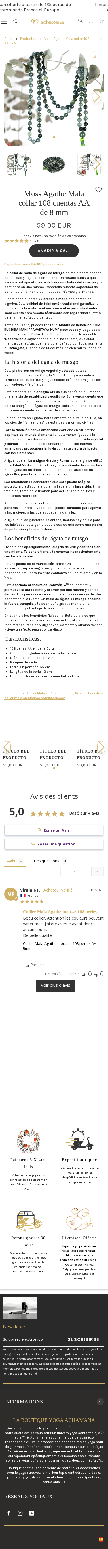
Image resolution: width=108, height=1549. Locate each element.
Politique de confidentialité (20, 1373)
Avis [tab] (11, 860)
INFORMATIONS (23, 1402)
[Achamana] (47, 21)
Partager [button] (37, 964)
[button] (97, 164)
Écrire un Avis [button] (56, 830)
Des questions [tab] (46, 860)
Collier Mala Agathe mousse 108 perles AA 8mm (59, 946)
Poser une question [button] (56, 844)
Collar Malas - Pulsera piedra (50, 693)
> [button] (55, 986)
